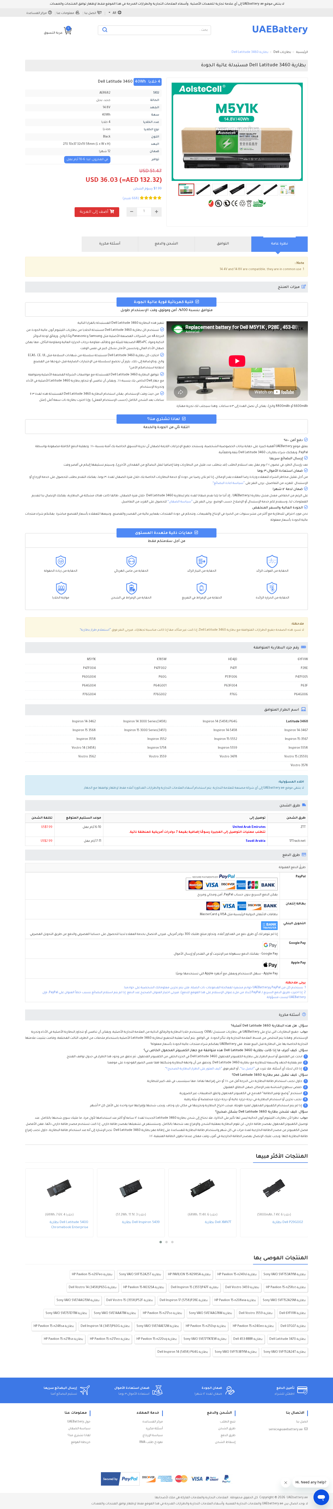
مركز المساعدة (36, 13)
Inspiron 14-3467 (296, 730)
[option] (237, 132)
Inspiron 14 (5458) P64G (220, 722)
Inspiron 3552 (156, 739)
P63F (304, 686)
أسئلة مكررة (154, 1429)
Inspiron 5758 (156, 748)
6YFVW (303, 659)
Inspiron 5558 (298, 748)
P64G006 (301, 694)
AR (114, 13)
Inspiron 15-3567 (296, 739)
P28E (304, 668)
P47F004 (89, 668)
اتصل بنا (90, 13)
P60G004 (89, 677)
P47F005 (301, 677)
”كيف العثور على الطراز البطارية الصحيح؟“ (193, 1069)
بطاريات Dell (282, 52)
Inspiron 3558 (86, 739)
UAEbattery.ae (297, 1497)
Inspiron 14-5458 (225, 730)
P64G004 (89, 686)
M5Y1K (91, 659)
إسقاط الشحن (225, 1442)
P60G (162, 677)
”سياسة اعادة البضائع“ (229, 483)
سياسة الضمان (79, 1429)
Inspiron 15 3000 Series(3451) (145, 730)
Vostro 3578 (299, 765)
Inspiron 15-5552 (225, 739)
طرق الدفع (228, 1435)
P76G (233, 694)
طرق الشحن (226, 1429)
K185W (161, 659)
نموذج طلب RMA (151, 1442)
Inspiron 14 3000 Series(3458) (144, 722)
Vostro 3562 (87, 757)
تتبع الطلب (227, 1422)
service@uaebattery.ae (286, 1429)
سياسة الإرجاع (153, 1435)
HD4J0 (232, 659)
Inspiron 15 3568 (84, 730)
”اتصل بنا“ (247, 1069)
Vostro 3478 (228, 757)
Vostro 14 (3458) (84, 748)
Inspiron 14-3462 (84, 722)
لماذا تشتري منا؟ (79, 1435)
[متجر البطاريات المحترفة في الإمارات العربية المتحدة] (280, 34)
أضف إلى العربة (94, 212)
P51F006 (231, 677)
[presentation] (279, 244)
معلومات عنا (65, 13)
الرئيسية (302, 52)
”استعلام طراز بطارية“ (95, 630)
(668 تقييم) (131, 198)
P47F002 (160, 668)
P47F (233, 668)
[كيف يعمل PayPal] (120, 1479)
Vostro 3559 (157, 757)
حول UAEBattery (78, 1422)
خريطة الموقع (80, 1442)
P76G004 (89, 694)
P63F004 (230, 686)
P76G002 (160, 694)
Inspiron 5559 (227, 748)
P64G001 (160, 686)
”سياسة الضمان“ (180, 502)
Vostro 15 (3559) (296, 757)
